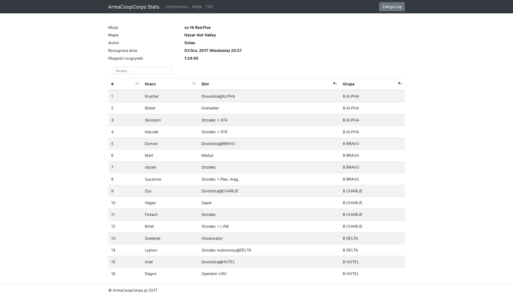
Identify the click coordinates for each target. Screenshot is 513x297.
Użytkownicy (177, 6)
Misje (197, 6)
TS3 (209, 6)
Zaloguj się (392, 6)
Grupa (348, 84)
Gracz (150, 84)
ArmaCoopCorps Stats (133, 7)
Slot (205, 84)
